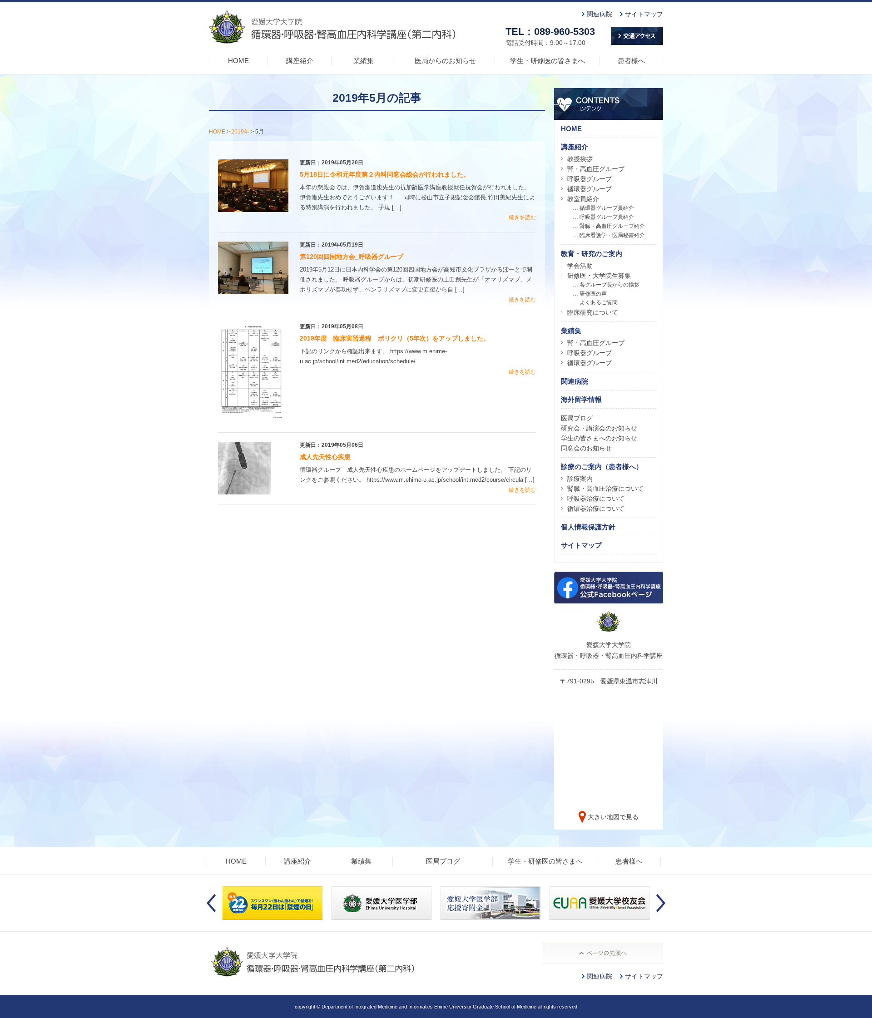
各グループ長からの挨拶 (609, 285)
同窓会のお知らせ (586, 448)
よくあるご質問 (599, 302)
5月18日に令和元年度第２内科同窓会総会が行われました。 (385, 174)
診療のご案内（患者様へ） (602, 466)
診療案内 (580, 478)
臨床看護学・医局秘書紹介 (612, 235)
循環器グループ (589, 189)
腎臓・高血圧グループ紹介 (612, 226)
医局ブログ (577, 418)
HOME (238, 60)
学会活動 (580, 265)
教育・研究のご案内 (591, 253)
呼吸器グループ (589, 179)
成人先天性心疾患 (325, 456)
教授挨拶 (580, 159)
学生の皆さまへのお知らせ (599, 438)
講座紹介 (299, 60)
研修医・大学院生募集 (599, 275)
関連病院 (599, 14)
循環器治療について (595, 508)
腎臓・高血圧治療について (605, 488)
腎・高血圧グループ (595, 169)
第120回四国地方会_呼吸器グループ (351, 256)
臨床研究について (592, 312)
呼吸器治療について (595, 498)
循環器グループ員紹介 (607, 208)
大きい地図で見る (613, 816)
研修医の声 (593, 294)
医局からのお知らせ (445, 60)
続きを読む (522, 217)
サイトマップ (644, 14)
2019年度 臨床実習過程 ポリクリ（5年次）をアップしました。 (395, 338)
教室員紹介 (583, 199)
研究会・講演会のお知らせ (599, 428)
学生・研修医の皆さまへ (547, 60)
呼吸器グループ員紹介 (607, 217)
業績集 (363, 60)
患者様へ (631, 60)
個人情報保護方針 (588, 527)
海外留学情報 (581, 399)
